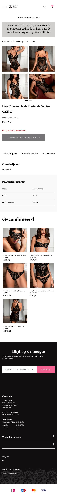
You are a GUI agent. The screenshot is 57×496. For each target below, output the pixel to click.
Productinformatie (29, 153)
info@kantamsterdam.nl (9, 405)
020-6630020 (6, 407)
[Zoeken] (44, 7)
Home (4, 42)
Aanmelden (45, 370)
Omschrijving (10, 153)
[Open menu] (4, 7)
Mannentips (13, 473)
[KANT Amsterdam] (13, 7)
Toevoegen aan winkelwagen (23, 137)
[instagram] (3, 461)
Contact (4, 473)
